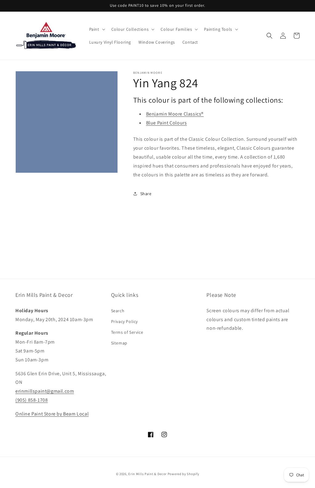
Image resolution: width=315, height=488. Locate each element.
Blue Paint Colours (166, 123)
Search (118, 310)
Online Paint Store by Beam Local (52, 414)
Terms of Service (127, 332)
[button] (97, 29)
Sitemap (119, 343)
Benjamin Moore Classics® (175, 114)
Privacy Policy (124, 321)
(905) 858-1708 (31, 400)
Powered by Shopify (183, 474)
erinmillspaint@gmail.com (44, 391)
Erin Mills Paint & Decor (147, 474)
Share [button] (146, 193)
